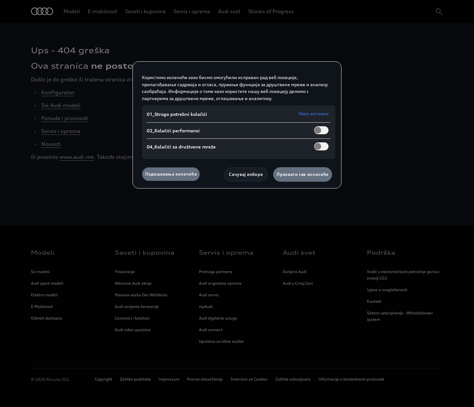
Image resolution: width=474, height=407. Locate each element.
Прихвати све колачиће (303, 174)
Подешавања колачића (171, 174)
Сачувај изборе (246, 174)
